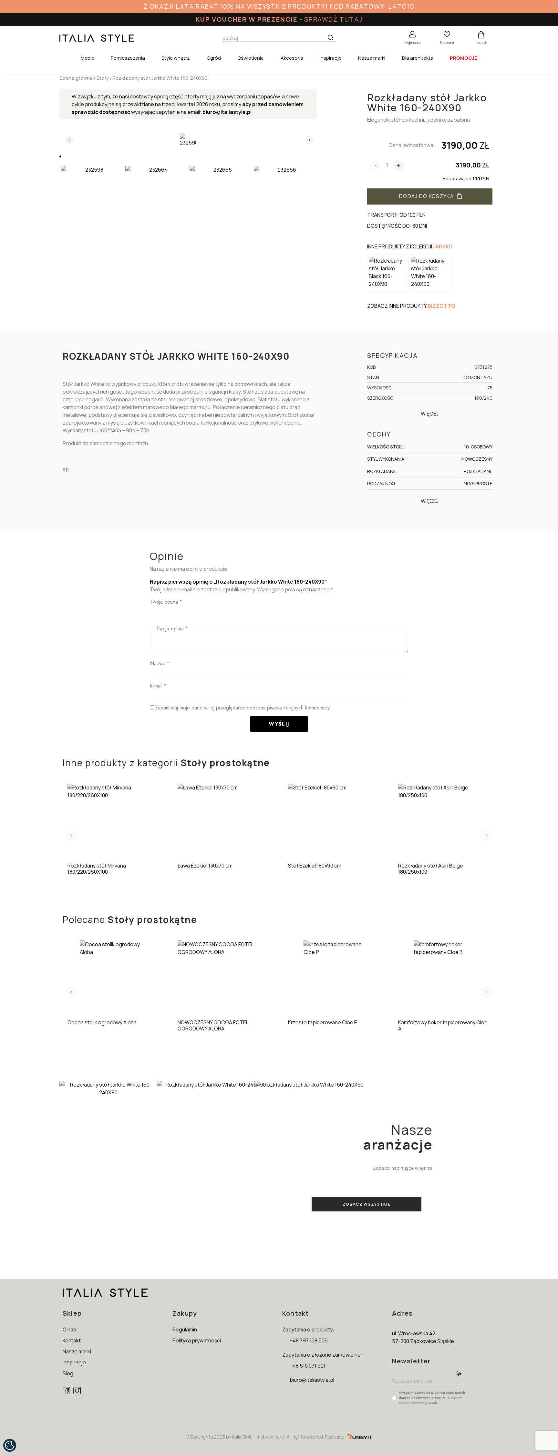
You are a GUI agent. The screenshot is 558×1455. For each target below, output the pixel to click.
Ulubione (447, 42)
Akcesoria (292, 58)
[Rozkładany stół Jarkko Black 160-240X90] (387, 273)
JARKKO (443, 246)
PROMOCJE (463, 58)
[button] (60, 156)
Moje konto (412, 42)
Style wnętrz (175, 58)
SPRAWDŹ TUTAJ (333, 19)
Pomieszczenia (128, 58)
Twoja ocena (166, 602)
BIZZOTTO (441, 305)
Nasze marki (371, 58)
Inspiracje (331, 58)
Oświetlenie (250, 58)
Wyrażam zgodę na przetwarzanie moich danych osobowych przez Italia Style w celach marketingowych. (432, 1397)
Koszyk (481, 42)
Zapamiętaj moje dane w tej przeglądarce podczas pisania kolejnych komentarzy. (243, 707)
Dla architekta (417, 58)
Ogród (214, 58)
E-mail (158, 685)
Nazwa (159, 663)
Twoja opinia (172, 628)
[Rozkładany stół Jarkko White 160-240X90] (429, 273)
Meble (87, 58)
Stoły (103, 78)
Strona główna (76, 78)
